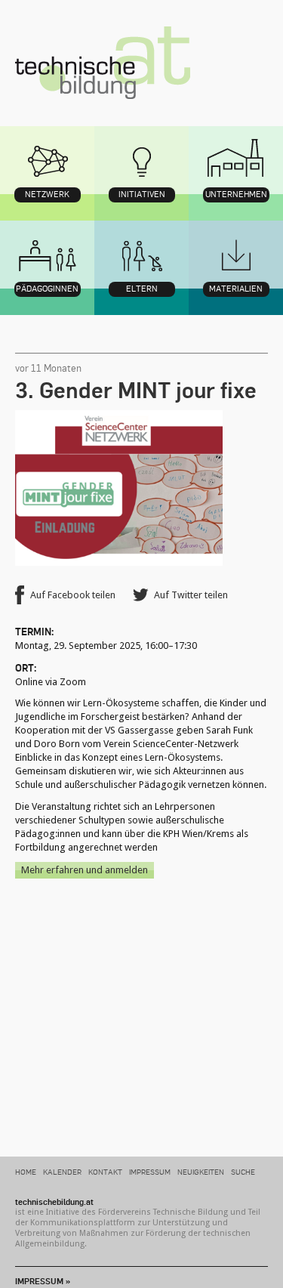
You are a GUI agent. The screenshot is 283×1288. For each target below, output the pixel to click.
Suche (243, 1171)
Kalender (62, 1171)
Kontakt (105, 1171)
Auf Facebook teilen (72, 595)
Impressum (150, 1171)
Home (25, 1171)
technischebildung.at (102, 63)
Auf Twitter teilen (191, 595)
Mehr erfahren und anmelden (84, 870)
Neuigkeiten (200, 1171)
